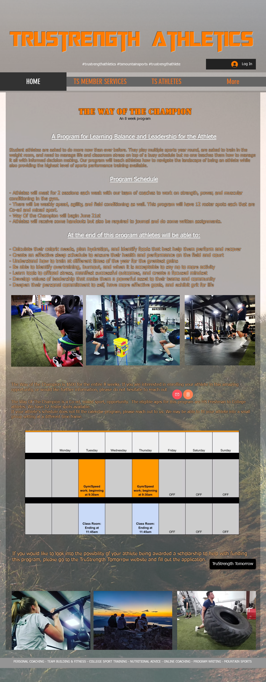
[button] (99, 81)
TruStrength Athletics (131, 38)
